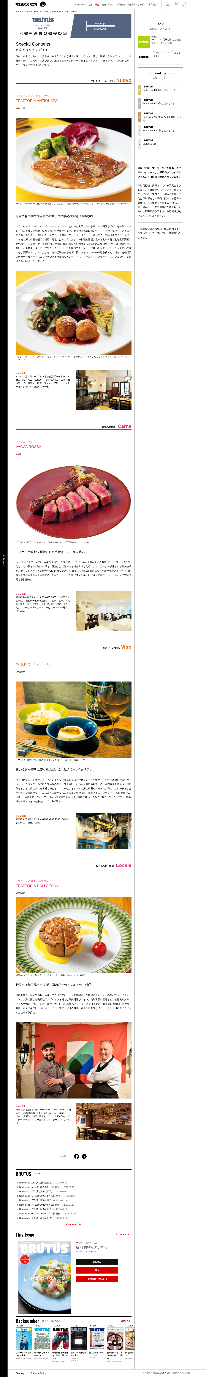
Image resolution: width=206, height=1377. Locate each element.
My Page (168, 3)
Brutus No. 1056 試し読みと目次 (43, 1218)
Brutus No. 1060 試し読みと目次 (43, 1182)
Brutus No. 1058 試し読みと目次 (43, 1200)
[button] (129, 1342)
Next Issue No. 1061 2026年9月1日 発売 (46, 1187)
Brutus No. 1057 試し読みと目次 (43, 1209)
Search (185, 3)
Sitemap (20, 1373)
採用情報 (121, 4)
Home (29, 11)
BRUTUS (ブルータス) (42, 11)
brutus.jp (100, 23)
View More (72, 1224)
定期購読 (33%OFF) (97, 1279)
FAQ (176, 3)
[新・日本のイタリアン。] (44, 1277)
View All (125, 1321)
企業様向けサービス (137, 4)
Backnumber (123, 1234)
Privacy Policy (38, 1373)
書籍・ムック (108, 4)
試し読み (97, 1262)
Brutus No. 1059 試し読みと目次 (43, 1191)
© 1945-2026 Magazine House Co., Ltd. (166, 1373)
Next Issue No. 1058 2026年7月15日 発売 (47, 1213)
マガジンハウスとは (83, 4)
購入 (97, 1270)
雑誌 (97, 4)
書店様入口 (153, 4)
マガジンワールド (31, 4)
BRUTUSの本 (99, 29)
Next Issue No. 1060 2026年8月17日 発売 (47, 1196)
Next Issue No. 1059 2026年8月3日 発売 (46, 1204)
